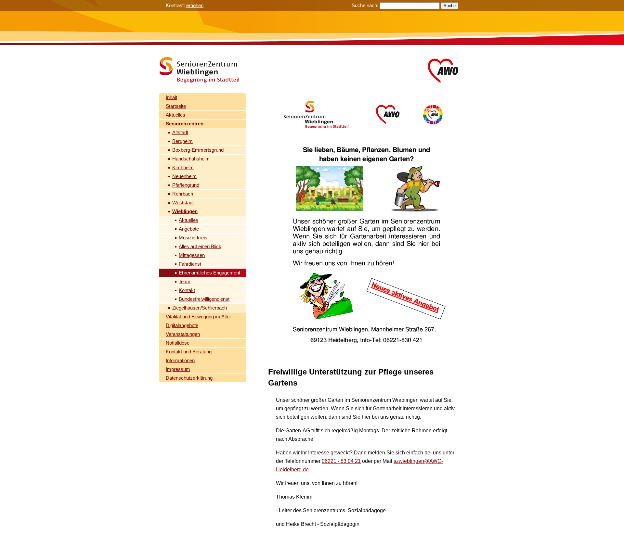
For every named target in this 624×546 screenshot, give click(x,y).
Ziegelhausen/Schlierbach (199, 308)
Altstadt (180, 132)
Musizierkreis (193, 237)
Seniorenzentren (184, 123)
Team (184, 281)
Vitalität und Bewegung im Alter (198, 316)
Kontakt (187, 290)
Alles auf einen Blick (200, 246)
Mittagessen (192, 255)
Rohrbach (182, 194)
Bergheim (182, 141)
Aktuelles (175, 115)
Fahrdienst (190, 264)
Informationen (180, 360)
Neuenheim (184, 176)
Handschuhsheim (191, 158)
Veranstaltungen (183, 334)
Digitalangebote (182, 325)
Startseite (176, 106)
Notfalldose (177, 343)
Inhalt (171, 97)
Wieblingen (185, 211)
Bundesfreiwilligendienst (204, 299)
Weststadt (183, 202)
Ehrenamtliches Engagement (209, 272)
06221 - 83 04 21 (341, 461)
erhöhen (194, 5)
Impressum (178, 369)
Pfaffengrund (185, 185)
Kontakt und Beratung (189, 351)
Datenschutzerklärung (189, 378)
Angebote (189, 229)
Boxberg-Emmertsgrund (198, 150)
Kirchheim (183, 167)
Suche (450, 5)
